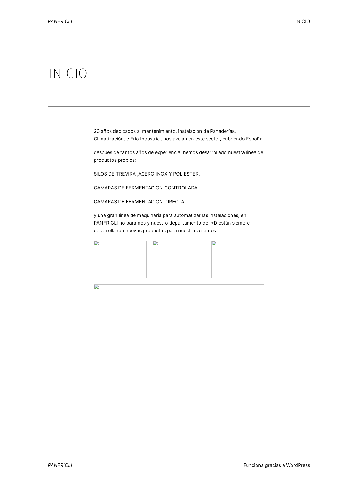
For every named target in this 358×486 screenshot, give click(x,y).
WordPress (298, 465)
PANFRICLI (60, 21)
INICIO (302, 21)
